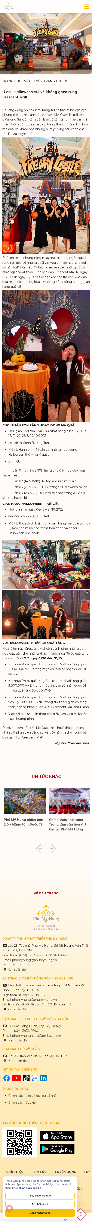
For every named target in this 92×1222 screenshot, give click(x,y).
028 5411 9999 (57, 955)
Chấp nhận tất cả (40, 1212)
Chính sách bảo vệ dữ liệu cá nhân (33, 1095)
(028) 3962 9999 (31, 955)
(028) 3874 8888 (32, 994)
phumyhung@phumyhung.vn (34, 959)
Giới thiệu (15, 1171)
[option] (14, 1171)
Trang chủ (11, 81)
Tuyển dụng (65, 1171)
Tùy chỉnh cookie (40, 1195)
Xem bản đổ (17, 1060)
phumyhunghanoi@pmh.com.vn (36, 1035)
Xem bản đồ (17, 969)
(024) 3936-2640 (26, 1030)
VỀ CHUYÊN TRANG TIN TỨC (46, 81)
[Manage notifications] (9, 1208)
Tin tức (40, 1171)
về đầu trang (46, 893)
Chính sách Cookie (22, 1102)
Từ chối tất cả (40, 1204)
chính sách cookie (30, 1187)
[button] (40, 848)
